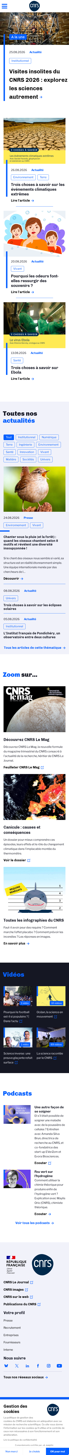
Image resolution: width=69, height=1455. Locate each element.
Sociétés (28, 459)
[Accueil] (34, 6)
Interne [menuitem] (8, 1349)
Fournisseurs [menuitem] (12, 1342)
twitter (16, 1366)
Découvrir (11, 579)
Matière (11, 459)
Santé (9, 452)
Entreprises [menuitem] (11, 1335)
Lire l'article (20, 200)
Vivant (44, 452)
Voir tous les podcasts (32, 1223)
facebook (38, 1366)
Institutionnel (26, 437)
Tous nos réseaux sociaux (17, 1377)
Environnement (48, 444)
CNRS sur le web (16, 1297)
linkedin (27, 1366)
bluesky (6, 1366)
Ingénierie (25, 444)
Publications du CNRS (20, 1304)
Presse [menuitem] (8, 1320)
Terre (9, 444)
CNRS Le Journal (16, 1282)
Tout (9, 437)
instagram (48, 1366)
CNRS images (14, 1290)
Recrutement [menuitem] (12, 1327)
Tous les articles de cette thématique (32, 648)
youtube (59, 1366)
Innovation (27, 452)
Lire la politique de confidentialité (20, 1439)
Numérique (49, 437)
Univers (45, 459)
